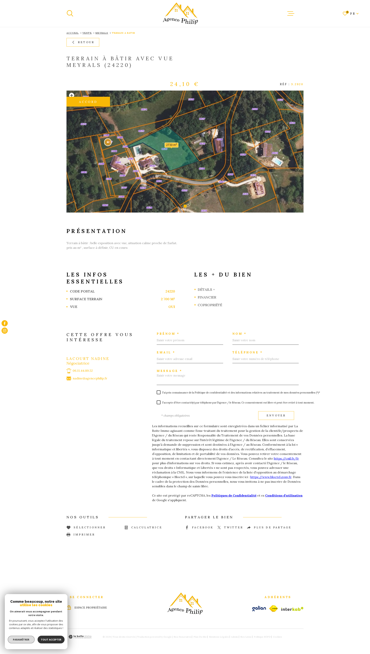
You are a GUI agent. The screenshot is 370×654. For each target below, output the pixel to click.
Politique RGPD (262, 636)
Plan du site (200, 636)
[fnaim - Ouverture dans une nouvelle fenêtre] (273, 608)
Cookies (277, 637)
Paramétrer (21, 639)
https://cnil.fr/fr (286, 458)
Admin (234, 636)
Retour (86, 42)
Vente (87, 32)
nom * (239, 333)
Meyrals (101, 32)
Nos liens (245, 636)
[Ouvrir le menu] (290, 13)
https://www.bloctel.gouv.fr (270, 477)
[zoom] (185, 152)
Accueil (72, 32)
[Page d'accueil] (180, 13)
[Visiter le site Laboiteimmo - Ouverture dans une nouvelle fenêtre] (79, 637)
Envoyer (276, 415)
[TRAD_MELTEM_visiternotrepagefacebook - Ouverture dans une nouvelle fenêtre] (5, 323)
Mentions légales (219, 636)
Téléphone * (247, 352)
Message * (169, 370)
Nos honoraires (182, 636)
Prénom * (168, 333)
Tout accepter (51, 639)
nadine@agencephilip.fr (90, 378)
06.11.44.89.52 (83, 370)
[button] (185, 206)
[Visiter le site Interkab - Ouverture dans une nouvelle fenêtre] (292, 609)
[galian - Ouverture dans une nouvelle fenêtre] (259, 608)
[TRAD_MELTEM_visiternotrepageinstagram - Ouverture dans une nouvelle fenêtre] (5, 331)
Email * (166, 352)
